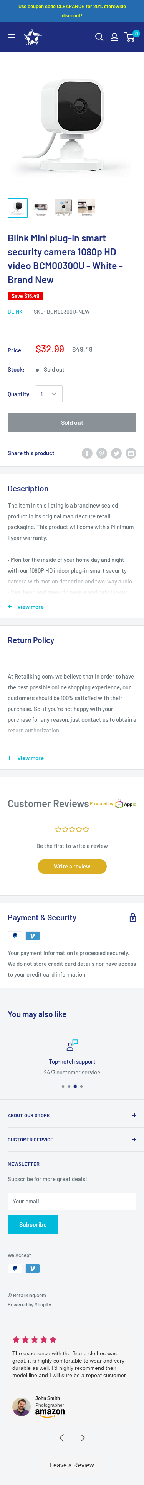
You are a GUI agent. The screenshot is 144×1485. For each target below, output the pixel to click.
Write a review (72, 866)
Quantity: (19, 394)
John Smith (47, 1398)
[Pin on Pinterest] (101, 453)
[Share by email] (131, 453)
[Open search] (99, 37)
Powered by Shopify (29, 1304)
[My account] (114, 37)
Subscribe (33, 1224)
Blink (15, 311)
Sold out (72, 422)
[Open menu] (11, 37)
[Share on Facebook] (87, 453)
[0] (130, 37)
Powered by (101, 803)
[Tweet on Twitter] (116, 453)
